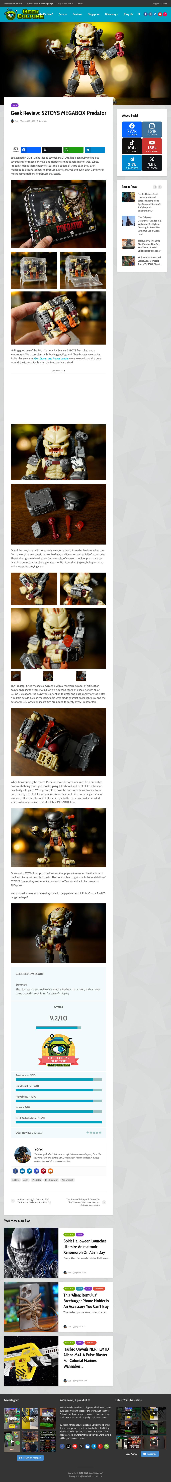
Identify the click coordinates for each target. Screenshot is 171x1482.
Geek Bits (69, 1234)
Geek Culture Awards (13, 3)
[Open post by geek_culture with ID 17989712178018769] (30, 1441)
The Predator (51, 1179)
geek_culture (12, 1410)
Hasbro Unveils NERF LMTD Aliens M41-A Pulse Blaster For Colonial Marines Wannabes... (86, 1357)
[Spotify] (106, 1446)
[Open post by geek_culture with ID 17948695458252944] (48, 1441)
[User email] (50, 1171)
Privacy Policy (75, 1476)
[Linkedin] (22, 1171)
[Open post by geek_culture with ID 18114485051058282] (12, 1441)
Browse (62, 14)
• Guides (79, 3)
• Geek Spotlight (46, 3)
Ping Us (128, 14)
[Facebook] (15, 1171)
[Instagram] (36, 1171)
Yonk (16, 121)
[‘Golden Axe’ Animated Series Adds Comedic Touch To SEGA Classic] (128, 260)
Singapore (93, 14)
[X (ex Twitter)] (81, 1446)
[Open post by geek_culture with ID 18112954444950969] (12, 1418)
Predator (36, 1179)
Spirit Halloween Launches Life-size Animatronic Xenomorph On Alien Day (85, 1246)
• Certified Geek (31, 3)
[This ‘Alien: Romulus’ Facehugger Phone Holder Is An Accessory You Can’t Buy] (31, 1307)
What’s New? (45, 14)
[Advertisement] (71, 135)
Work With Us (88, 1476)
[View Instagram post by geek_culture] (18, 1427)
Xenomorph (67, 1179)
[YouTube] (74, 1446)
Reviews (77, 14)
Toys (15, 105)
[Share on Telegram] (95, 150)
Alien (25, 1179)
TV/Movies (99, 1289)
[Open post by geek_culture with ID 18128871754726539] (30, 1418)
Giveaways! (111, 14)
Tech (80, 1289)
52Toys (15, 1179)
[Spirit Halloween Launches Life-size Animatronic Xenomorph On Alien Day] (31, 1253)
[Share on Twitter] (52, 150)
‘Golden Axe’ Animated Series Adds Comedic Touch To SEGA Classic (149, 261)
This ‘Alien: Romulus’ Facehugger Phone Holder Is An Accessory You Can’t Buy (86, 1300)
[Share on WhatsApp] (73, 150)
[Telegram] (29, 1171)
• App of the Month (64, 3)
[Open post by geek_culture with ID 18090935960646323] (48, 1418)
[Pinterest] (43, 1171)
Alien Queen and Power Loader (51, 358)
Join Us (99, 1476)
